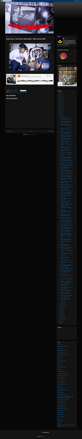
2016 (60, 110)
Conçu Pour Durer (61, 352)
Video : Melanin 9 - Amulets (65, 277)
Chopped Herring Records (63, 350)
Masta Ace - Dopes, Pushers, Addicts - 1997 (66, 150)
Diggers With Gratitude (62, 360)
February (62, 317)
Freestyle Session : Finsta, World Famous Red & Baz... (66, 234)
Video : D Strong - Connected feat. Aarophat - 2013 (66, 119)
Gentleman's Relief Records (63, 373)
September (62, 305)
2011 (60, 323)
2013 (60, 115)
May (61, 312)
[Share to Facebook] (24, 90)
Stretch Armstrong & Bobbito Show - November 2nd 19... (66, 193)
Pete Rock (20, 92)
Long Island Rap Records (63, 390)
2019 (60, 105)
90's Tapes (60, 344)
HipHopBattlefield (61, 381)
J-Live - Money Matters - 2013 (66, 222)
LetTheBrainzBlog (61, 388)
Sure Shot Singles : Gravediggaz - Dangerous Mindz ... (65, 211)
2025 (60, 94)
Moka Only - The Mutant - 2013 (66, 279)
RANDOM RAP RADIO (62, 401)
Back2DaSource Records (63, 346)
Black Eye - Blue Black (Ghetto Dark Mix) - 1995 (66, 204)
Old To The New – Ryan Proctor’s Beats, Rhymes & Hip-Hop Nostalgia (66, 397)
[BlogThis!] (22, 90)
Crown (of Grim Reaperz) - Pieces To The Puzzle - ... (65, 293)
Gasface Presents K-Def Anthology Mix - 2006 (65, 245)
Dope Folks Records (62, 367)
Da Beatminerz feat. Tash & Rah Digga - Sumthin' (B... (66, 187)
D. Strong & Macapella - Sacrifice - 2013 (65, 285)
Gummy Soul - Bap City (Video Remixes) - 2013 (66, 225)
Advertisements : (63, 255)
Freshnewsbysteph (61, 371)
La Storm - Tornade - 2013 (65, 260)
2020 (60, 103)
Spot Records (60, 410)
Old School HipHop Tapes (63, 394)
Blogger (43, 436)
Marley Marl (13, 92)
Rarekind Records (61, 404)
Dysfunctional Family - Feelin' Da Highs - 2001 (66, 182)
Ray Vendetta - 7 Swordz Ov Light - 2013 (65, 196)
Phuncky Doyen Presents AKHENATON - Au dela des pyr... (66, 207)
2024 (60, 96)
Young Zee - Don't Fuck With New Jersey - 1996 (66, 129)
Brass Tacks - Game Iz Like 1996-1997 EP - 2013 (65, 218)
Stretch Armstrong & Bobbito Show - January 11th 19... (65, 133)
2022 (60, 99)
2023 (60, 98)
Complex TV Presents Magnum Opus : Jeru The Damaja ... (66, 176)
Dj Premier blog (61, 365)
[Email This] (20, 90)
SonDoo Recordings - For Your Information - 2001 (66, 142)
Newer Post (9, 131)
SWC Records (60, 414)
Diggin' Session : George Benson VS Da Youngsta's (65, 185)
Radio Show (25, 92)
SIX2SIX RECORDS (62, 406)
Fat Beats (60, 369)
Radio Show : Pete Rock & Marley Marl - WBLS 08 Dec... (66, 282)
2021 (60, 101)
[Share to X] (23, 90)
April (61, 313)
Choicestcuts (60, 348)
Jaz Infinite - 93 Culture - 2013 (66, 162)
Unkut (59, 418)
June (61, 310)
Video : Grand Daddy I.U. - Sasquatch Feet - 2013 (65, 299)
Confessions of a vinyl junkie (63, 354)
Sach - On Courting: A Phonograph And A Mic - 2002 (66, 268)
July (61, 308)
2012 (60, 321)
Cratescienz (60, 358)
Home (30, 131)
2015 (60, 112)
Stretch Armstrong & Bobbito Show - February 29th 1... (65, 122)
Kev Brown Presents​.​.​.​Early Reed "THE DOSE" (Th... (65, 290)
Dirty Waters (60, 363)
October (62, 303)
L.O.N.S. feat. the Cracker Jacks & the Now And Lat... (66, 139)
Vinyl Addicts (60, 420)
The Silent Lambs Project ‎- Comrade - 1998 (65, 202)
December (62, 117)
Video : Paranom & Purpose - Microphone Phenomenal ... (66, 221)
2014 (60, 113)
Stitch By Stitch (61, 412)
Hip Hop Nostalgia (61, 377)
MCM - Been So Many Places (66, 152)
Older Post (51, 131)
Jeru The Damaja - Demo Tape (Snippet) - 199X (66, 253)
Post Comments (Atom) (32, 134)
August (61, 306)
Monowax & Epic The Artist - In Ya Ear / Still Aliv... (66, 288)
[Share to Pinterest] (25, 90)
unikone (66, 38)
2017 (60, 108)
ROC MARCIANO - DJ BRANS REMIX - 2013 (66, 179)
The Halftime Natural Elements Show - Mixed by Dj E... (66, 296)
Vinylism (59, 422)
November (62, 301)
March (61, 315)
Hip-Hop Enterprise (61, 379)
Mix (17, 92)
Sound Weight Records (62, 408)
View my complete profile (63, 45)
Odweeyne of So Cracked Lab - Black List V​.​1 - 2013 (66, 173)
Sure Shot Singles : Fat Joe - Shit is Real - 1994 (66, 168)
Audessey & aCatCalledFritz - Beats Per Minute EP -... (66, 228)
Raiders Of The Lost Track (63, 399)
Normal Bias (60, 392)
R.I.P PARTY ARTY (64, 273)
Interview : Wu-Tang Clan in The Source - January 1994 (66, 231)
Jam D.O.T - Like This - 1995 (66, 130)
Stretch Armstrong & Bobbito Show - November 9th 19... (66, 158)
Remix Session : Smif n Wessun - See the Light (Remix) (66, 165)
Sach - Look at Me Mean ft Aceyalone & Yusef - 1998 (65, 170)
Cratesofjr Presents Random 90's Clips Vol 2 (65, 199)
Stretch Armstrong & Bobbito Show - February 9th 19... (65, 265)
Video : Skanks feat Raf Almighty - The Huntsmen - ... (66, 190)
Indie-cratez (60, 386)
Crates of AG (60, 356)
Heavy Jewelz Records (62, 375)
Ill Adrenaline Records (62, 384)
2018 (60, 106)
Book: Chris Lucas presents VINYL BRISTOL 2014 (65, 215)
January (62, 319)
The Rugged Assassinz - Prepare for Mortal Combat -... (66, 125)
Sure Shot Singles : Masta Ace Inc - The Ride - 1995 (66, 271)
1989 (10, 92)
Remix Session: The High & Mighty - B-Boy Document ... (66, 239)
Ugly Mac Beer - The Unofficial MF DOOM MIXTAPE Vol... (66, 136)
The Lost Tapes (61, 416)
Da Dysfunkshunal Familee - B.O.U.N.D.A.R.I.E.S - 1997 (66, 160)
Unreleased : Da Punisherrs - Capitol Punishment (66, 147)
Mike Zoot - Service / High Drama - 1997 (65, 258)
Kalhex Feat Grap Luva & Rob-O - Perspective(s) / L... (66, 248)
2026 (60, 92)
